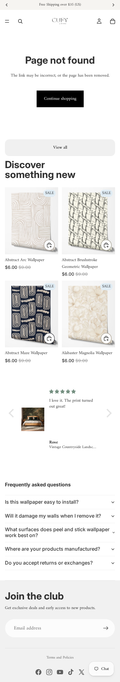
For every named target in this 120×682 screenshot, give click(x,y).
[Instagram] (49, 672)
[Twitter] (81, 672)
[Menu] (7, 21)
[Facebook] (38, 672)
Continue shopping (60, 99)
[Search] (20, 21)
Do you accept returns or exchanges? (49, 563)
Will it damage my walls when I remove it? (53, 516)
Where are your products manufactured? (52, 549)
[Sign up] (105, 628)
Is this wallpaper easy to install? (41, 502)
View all (60, 147)
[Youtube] (60, 672)
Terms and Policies (60, 657)
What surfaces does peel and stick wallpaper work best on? (57, 532)
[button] (12, 413)
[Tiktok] (70, 672)
